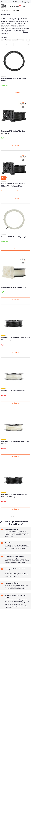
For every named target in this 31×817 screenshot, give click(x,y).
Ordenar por (9, 44)
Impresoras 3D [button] (15, 6)
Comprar (17, 92)
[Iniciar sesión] (25, 1)
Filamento (8, 10)
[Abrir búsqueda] (21, 1)
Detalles (16, 352)
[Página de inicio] (2, 10)
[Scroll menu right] (29, 6)
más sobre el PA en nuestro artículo (14, 30)
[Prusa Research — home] (4, 6)
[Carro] (28, 1)
